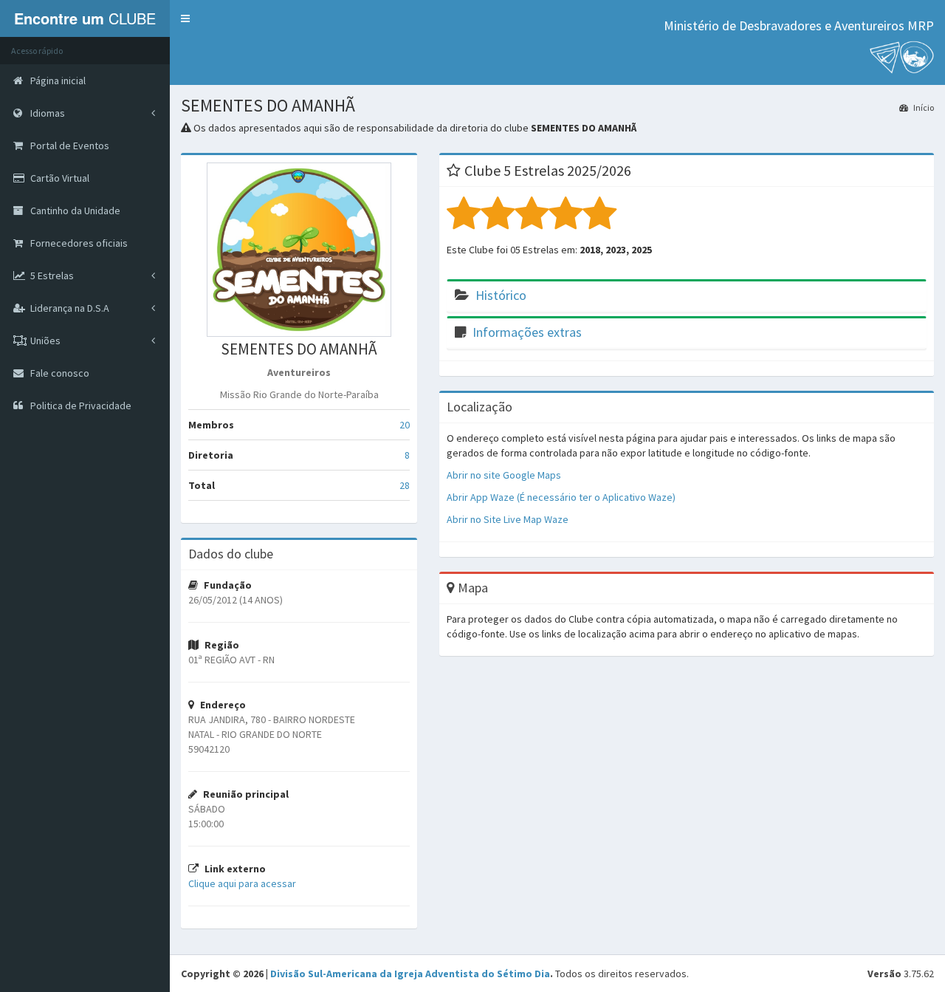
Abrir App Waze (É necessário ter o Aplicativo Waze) (561, 497)
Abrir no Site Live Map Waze (507, 519)
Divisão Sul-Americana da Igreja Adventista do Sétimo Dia (410, 973)
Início (923, 107)
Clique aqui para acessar (242, 883)
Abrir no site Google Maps (504, 475)
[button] (185, 18)
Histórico (500, 295)
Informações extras (527, 332)
